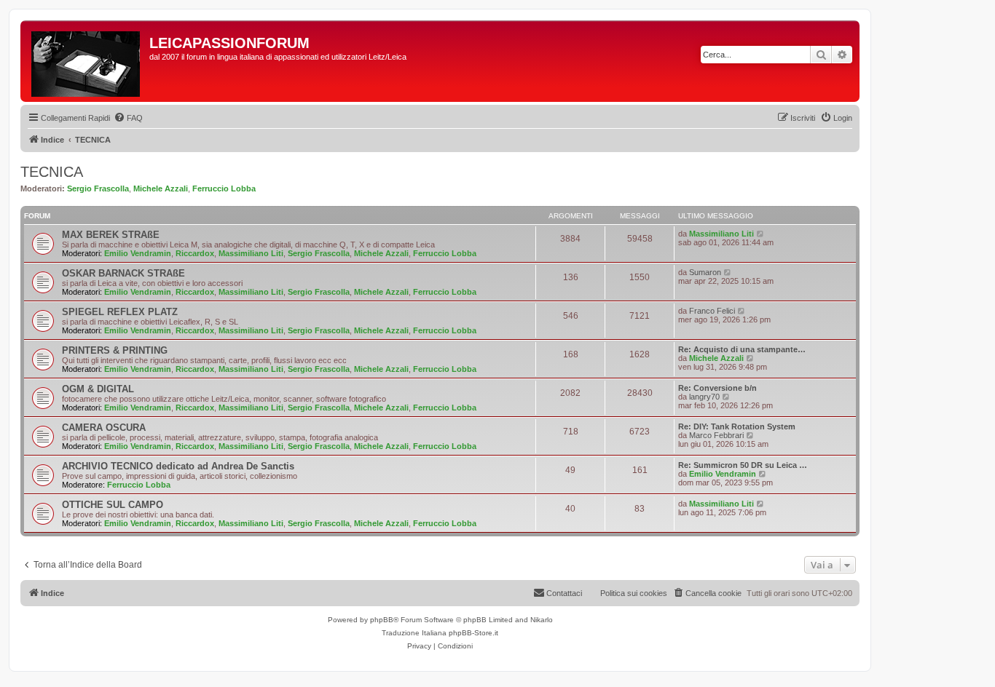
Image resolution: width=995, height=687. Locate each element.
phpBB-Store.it (473, 633)
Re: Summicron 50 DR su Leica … (742, 465)
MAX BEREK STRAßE (111, 234)
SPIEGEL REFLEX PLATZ (120, 311)
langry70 (704, 396)
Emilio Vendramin (137, 253)
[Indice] (86, 61)
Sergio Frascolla (98, 188)
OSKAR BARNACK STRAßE (123, 273)
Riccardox (195, 253)
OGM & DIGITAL (98, 389)
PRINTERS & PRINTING (115, 350)
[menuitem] (128, 118)
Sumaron (705, 272)
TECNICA (51, 172)
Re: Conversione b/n (717, 388)
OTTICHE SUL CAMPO (112, 504)
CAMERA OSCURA (104, 427)
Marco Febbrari (716, 435)
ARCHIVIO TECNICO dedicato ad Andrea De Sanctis (178, 466)
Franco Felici (712, 310)
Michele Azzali (160, 188)
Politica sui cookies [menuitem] (633, 593)
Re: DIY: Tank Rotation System (736, 426)
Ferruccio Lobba (224, 188)
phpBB (381, 620)
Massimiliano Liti (251, 253)
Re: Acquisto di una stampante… (742, 349)
